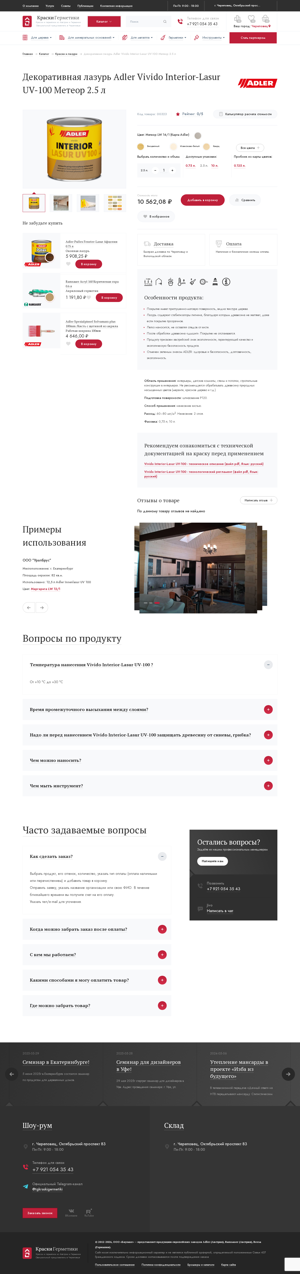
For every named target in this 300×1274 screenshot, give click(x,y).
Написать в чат (220, 911)
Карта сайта (228, 1265)
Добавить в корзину (202, 200)
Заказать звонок (39, 1213)
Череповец (259, 26)
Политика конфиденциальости (161, 1265)
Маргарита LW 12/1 (45, 589)
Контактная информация (116, 6)
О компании (31, 6)
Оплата (234, 244)
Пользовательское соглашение (115, 1265)
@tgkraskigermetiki (47, 1189)
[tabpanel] (198, 568)
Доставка (163, 244)
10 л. (214, 165)
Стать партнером (253, 38)
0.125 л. (240, 165)
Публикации (85, 6)
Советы (65, 6)
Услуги (50, 6)
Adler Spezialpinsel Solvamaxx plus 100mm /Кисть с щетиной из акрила (92, 323)
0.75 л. (191, 165)
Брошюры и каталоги (201, 1265)
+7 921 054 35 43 (202, 24)
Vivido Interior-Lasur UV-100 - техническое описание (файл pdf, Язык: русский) (204, 464)
